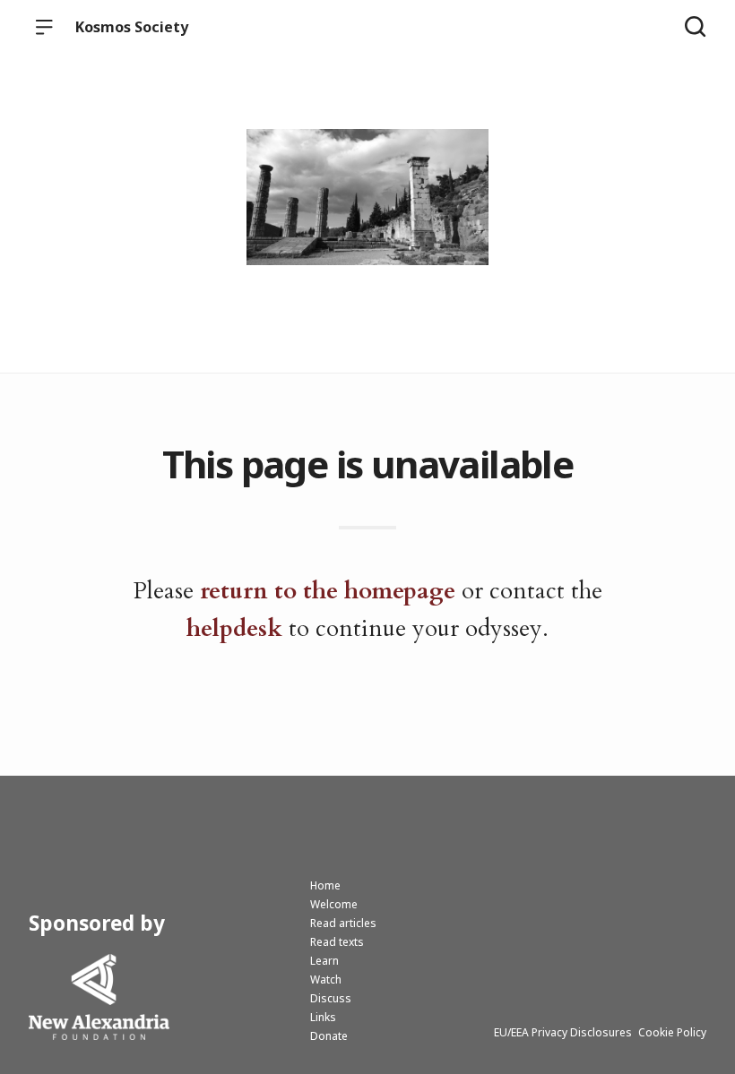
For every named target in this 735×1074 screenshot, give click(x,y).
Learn (324, 960)
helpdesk (234, 628)
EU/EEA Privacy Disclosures (563, 1032)
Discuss (330, 998)
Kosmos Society (131, 27)
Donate (329, 1036)
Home (325, 885)
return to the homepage (327, 590)
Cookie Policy (672, 1032)
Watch (326, 979)
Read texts (337, 941)
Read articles (343, 923)
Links (323, 1017)
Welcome (334, 904)
